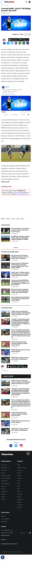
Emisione (19, 507)
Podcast (3, 489)
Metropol (19, 494)
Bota (18, 489)
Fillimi (2, 5)
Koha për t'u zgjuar (5, 475)
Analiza (19, 497)
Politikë (19, 473)
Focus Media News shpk (7, 530)
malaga (18, 218)
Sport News (7, 5)
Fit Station (3, 470)
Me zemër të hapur (5, 478)
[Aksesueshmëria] (3, 557)
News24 (3, 516)
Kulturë (19, 491)
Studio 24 (3, 494)
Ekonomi (19, 478)
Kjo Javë (3, 473)
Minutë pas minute (21, 467)
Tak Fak (3, 497)
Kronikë (19, 475)
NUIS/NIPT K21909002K (7, 533)
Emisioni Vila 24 (5, 467)
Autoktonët (4, 465)
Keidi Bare (8, 218)
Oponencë (3, 486)
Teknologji (19, 499)
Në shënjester (4, 481)
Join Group (16, 192)
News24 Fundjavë (5, 483)
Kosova (19, 481)
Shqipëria (19, 470)
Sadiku (22, 218)
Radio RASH (4, 521)
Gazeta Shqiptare (5, 519)
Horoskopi (19, 504)
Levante (13, 218)
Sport (18, 486)
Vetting (3, 499)
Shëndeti (19, 502)
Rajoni (18, 483)
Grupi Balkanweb (23, 194)
